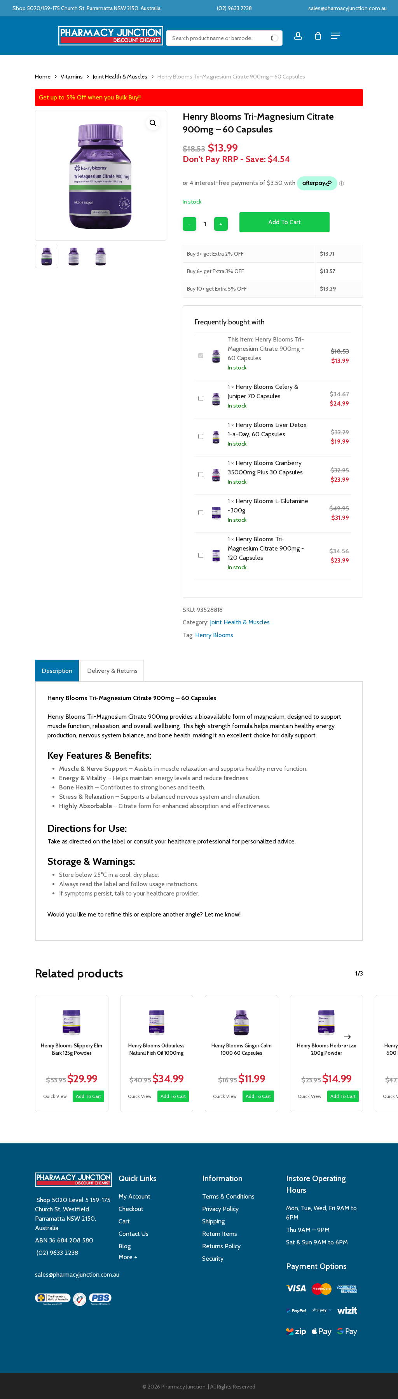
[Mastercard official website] (322, 1290)
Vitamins (72, 76)
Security (212, 1258)
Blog (125, 1246)
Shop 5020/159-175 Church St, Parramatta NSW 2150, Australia (86, 8)
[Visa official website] (296, 1290)
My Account (134, 1196)
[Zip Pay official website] (296, 1333)
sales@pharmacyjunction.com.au (347, 8)
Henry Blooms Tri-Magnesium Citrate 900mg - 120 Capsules (266, 548)
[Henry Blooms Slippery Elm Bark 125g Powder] (71, 1016)
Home (43, 76)
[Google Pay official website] (347, 1333)
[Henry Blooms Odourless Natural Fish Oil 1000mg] (156, 1016)
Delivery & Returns (112, 670)
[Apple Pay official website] (322, 1333)
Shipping (213, 1221)
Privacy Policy (220, 1209)
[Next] (347, 1037)
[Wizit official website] (347, 1312)
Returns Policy (221, 1246)
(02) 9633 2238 (234, 8)
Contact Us (133, 1233)
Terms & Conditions (228, 1196)
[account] (298, 36)
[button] (153, 123)
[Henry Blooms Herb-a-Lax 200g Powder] (326, 1016)
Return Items (219, 1233)
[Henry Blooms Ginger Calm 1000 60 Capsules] (241, 1016)
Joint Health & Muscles (120, 76)
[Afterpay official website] (322, 1312)
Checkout (131, 1209)
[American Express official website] (347, 1290)
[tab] (57, 670)
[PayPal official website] (296, 1312)
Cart (124, 1221)
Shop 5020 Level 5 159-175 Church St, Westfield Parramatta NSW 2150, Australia (72, 1214)
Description (57, 670)
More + (128, 1257)
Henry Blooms (214, 635)
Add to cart (284, 222)
